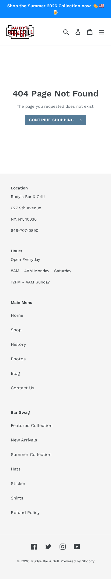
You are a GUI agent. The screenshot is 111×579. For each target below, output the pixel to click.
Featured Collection (32, 425)
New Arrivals (24, 440)
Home (17, 315)
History (18, 344)
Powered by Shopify (78, 561)
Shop (16, 329)
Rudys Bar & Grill (45, 561)
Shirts (17, 498)
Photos (18, 358)
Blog (15, 373)
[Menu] (101, 32)
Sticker (18, 483)
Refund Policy (25, 512)
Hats (15, 469)
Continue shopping (51, 120)
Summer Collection (31, 454)
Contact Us (22, 387)
